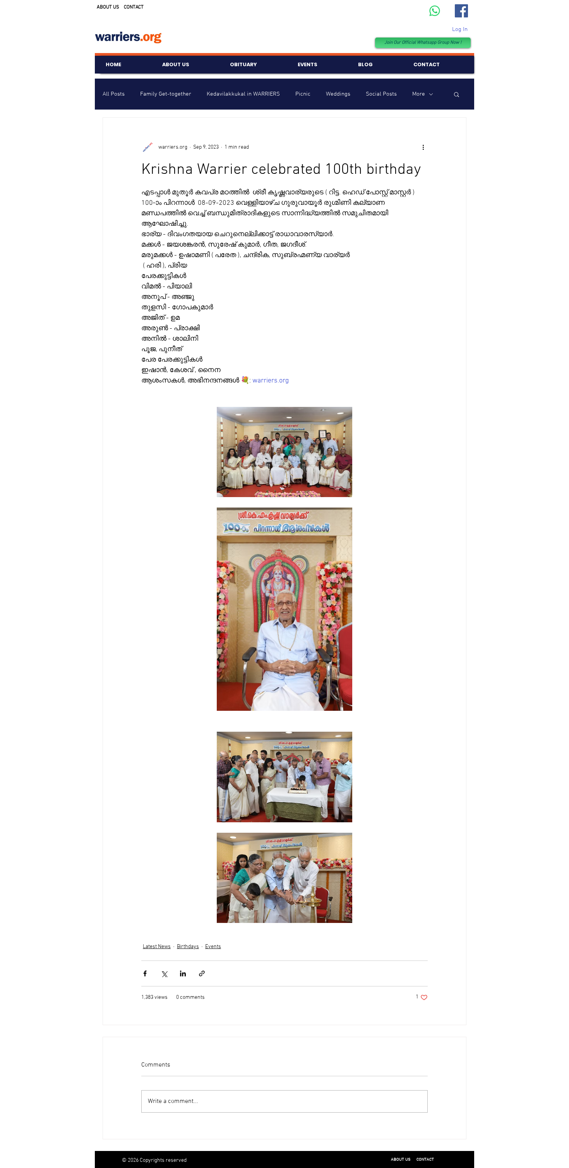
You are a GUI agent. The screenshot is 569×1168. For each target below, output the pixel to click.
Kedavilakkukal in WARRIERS (243, 94)
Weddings (338, 94)
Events (213, 946)
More (418, 94)
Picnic (302, 94)
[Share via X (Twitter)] (164, 973)
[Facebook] (461, 10)
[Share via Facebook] (145, 973)
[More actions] (423, 147)
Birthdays (188, 946)
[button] (456, 94)
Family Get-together (165, 94)
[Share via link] (202, 973)
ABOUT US (108, 7)
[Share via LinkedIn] (183, 973)
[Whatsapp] (434, 10)
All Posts (114, 94)
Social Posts (381, 94)
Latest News (157, 946)
